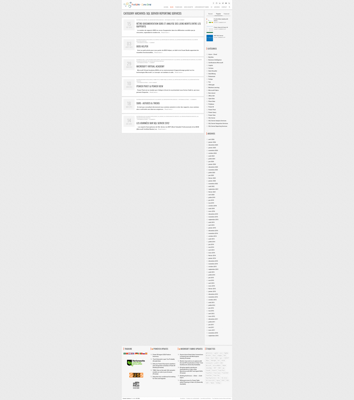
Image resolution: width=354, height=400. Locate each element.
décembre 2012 (213, 294)
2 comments (193, 99)
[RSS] (229, 3)
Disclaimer (182, 398)
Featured (226, 14)
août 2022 (211, 186)
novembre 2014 (213, 233)
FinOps (210, 79)
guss (221, 358)
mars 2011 (211, 330)
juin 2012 (211, 308)
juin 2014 (211, 244)
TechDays (218, 383)
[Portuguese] (141, 353)
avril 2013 (211, 283)
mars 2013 (211, 286)
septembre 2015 (213, 219)
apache (216, 353)
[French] (134, 353)
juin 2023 (211, 175)
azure (221, 353)
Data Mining (212, 73)
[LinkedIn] (219, 3)
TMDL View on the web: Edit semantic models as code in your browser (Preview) (164, 372)
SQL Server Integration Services (183, 39)
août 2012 (211, 302)
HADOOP (226, 358)
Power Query (212, 112)
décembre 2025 (213, 145)
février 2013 (212, 288)
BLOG (171, 7)
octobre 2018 (212, 205)
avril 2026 (211, 139)
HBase (207, 360)
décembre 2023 (213, 167)
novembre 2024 (213, 150)
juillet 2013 (211, 275)
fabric (216, 358)
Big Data (144, 116)
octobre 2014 (212, 236)
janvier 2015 (212, 228)
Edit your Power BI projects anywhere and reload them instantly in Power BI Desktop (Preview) (164, 365)
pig (223, 368)
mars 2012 (211, 316)
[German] (137, 353)
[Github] (216, 3)
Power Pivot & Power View (149, 86)
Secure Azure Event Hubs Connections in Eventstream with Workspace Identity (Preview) (191, 356)
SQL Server (144, 19)
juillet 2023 (211, 172)
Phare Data (178, 7)
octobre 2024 (212, 153)
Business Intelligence (147, 39)
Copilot (210, 65)
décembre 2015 (213, 214)
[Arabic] (125, 353)
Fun (209, 82)
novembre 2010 (213, 333)
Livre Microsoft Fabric (202, 7)
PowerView (209, 375)
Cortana (210, 68)
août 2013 (211, 272)
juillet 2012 (211, 305)
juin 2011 (211, 324)
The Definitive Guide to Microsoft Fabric (221, 398)
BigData (226, 353)
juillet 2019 (211, 197)
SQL (219, 378)
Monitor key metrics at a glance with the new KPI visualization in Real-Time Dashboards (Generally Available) (191, 362)
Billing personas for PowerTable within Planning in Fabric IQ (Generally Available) (191, 382)
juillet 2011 (211, 322)
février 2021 (212, 192)
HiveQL (223, 360)
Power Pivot (156, 79)
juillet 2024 (211, 159)
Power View (163, 79)
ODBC (219, 368)
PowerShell (225, 373)
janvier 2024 (212, 164)
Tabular (212, 383)
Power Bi (214, 370)
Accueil (166, 7)
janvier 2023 (212, 181)
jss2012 (217, 363)
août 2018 (211, 208)
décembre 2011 (213, 319)
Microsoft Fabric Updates (192, 348)
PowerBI (208, 370)
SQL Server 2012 (210, 380)
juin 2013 (211, 277)
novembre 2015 (213, 217)
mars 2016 (211, 211)
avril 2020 (211, 194)
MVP (215, 368)
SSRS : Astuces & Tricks (148, 103)
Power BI (211, 107)
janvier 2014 (212, 258)
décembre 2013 (213, 261)
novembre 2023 (213, 170)
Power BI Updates (160, 348)
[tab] (210, 14)
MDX (221, 363)
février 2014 (212, 255)
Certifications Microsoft (167, 59)
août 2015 (211, 222)
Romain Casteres (170, 19)
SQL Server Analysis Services (166, 39)
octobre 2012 (212, 299)
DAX (225, 355)
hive (219, 360)
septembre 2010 (213, 335)
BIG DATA (208, 355)
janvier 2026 (212, 142)
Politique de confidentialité (192, 398)
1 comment (152, 42)
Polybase (211, 104)
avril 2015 (211, 225)
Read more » (165, 32)
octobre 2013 (212, 266)
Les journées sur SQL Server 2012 (152, 123)
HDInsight (211, 85)
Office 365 (211, 96)
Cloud (213, 355)
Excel (212, 358)
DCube (207, 358)
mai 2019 (211, 203)
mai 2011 (211, 327)
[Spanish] (146, 353)
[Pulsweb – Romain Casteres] (137, 4)
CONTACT (224, 7)
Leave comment (180, 19)
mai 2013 (211, 280)
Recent (210, 14)
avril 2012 (211, 313)
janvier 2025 (212, 147)
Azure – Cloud (212, 54)
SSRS (207, 383)
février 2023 (212, 178)
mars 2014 (211, 252)
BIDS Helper (142, 46)
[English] (132, 353)
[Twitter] (223, 3)
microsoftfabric (217, 365)
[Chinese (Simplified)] (127, 353)
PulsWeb (134, 398)
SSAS (223, 380)
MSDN (224, 365)
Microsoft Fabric (213, 90)
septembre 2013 (213, 269)
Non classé (211, 93)
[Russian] (144, 353)
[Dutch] (129, 353)
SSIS (227, 380)
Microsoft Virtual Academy (150, 66)
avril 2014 (211, 250)
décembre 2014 (213, 230)
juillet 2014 (211, 241)
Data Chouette (188, 7)
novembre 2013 (213, 264)
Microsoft (208, 365)
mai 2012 (211, 311)
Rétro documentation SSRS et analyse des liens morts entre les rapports (168, 25)
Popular (218, 14)
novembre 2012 (213, 297)
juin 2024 (211, 161)
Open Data (211, 98)
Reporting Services (211, 378)
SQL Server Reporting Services (156, 19)
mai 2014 (211, 247)
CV (211, 7)
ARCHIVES (217, 7)
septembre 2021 (213, 189)
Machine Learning (213, 87)
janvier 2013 (212, 291)
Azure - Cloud (145, 59)
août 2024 (211, 156)
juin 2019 (211, 200)
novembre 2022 (213, 183)
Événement (211, 76)
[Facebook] (213, 3)
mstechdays (209, 368)
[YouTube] (226, 3)
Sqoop (218, 380)
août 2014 (211, 239)
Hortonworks (209, 363)
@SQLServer (209, 353)
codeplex (219, 355)
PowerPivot (209, 373)
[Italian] (139, 353)
